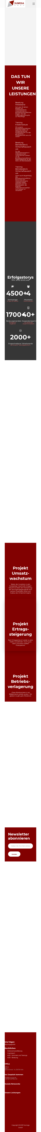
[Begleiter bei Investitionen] (18, 1110)
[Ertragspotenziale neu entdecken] (9, 1100)
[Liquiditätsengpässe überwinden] (28, 1100)
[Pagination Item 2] (20, 449)
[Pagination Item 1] (17, 449)
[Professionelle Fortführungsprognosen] (9, 1110)
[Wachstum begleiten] (28, 1110)
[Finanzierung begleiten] (18, 1100)
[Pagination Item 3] (23, 449)
